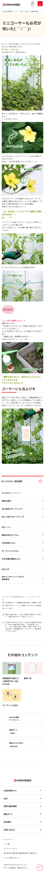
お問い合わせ (9, 829)
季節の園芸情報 (10, 806)
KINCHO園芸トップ (9, 11)
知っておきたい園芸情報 (29, 11)
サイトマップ (8, 839)
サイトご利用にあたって (12, 858)
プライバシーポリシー (11, 849)
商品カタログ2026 (16, 744)
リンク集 (7, 844)
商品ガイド (13, 731)
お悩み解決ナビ (10, 790)
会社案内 (7, 821)
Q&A (6, 798)
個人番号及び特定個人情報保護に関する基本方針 (20, 853)
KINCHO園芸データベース (14, 718)
